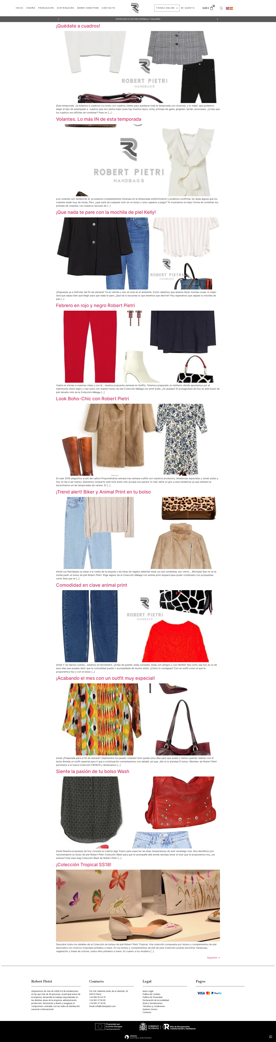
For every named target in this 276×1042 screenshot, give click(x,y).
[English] (228, 8)
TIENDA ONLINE (165, 8)
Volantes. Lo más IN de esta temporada (98, 119)
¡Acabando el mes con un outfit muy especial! (105, 678)
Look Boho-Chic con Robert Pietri (92, 398)
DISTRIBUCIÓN (65, 8)
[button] (58, 19)
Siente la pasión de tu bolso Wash (92, 771)
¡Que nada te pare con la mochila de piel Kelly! (106, 212)
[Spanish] (231, 8)
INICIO (19, 8)
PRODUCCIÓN (46, 8)
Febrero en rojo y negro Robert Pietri (95, 305)
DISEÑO (30, 8)
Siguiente (213, 957)
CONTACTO (108, 8)
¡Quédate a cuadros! (78, 26)
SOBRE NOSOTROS (88, 8)
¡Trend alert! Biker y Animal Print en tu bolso (103, 492)
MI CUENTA (187, 8)
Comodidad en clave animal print (91, 585)
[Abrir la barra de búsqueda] (221, 8)
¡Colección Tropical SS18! (83, 864)
